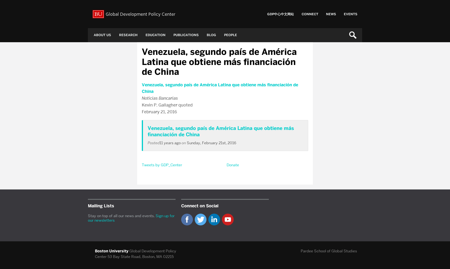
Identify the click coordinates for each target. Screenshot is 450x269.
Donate (233, 165)
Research (128, 35)
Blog (211, 35)
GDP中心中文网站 (280, 14)
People (230, 35)
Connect (310, 14)
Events (350, 14)
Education (155, 35)
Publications (186, 35)
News (331, 14)
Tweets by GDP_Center (162, 165)
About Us (102, 35)
